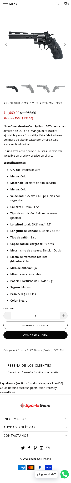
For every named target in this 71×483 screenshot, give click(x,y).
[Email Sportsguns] (47, 448)
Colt (62, 350)
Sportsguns (35, 458)
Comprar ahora (35, 335)
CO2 (56, 350)
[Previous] (6, 44)
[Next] (64, 44)
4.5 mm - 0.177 (24, 350)
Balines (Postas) (43, 350)
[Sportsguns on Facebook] (29, 448)
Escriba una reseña (46, 372)
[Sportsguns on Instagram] (41, 448)
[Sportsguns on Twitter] (23, 448)
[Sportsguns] (35, 3)
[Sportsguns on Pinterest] (35, 448)
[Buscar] (58, 3)
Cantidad (9, 308)
